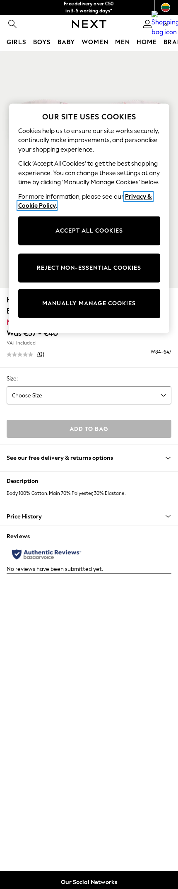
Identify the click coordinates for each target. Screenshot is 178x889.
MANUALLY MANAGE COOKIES (89, 303)
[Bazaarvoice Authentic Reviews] (46, 554)
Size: (12, 378)
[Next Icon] (89, 24)
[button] (89, 516)
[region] (89, 218)
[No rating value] (22, 354)
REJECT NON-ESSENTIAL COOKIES (89, 267)
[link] (12, 24)
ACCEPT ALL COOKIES (89, 230)
